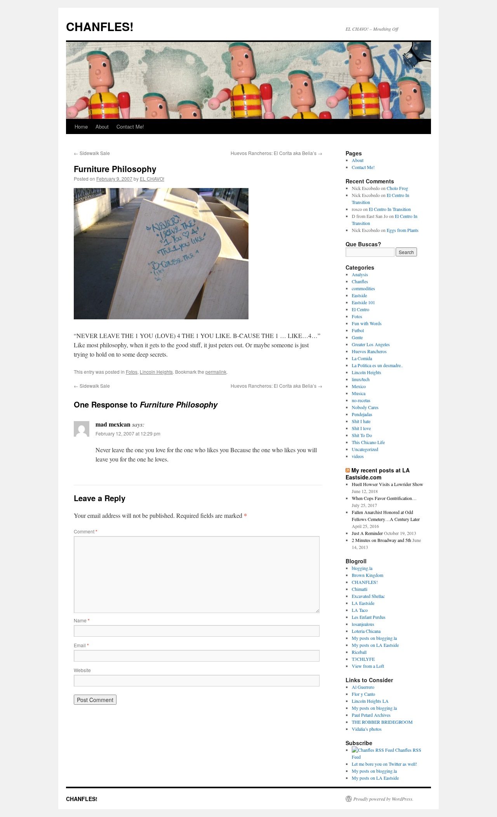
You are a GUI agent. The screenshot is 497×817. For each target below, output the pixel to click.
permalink (215, 371)
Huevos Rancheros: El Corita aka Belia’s (276, 153)
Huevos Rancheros (369, 351)
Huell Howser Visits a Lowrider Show (387, 484)
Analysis (360, 274)
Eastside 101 (363, 302)
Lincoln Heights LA (370, 701)
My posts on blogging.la (374, 638)
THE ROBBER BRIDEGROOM (382, 722)
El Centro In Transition (390, 209)
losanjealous (363, 624)
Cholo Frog (397, 188)
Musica (358, 393)
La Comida (362, 358)
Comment (85, 531)
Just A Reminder (367, 533)
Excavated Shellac (368, 596)
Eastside (359, 295)
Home (81, 126)
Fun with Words (367, 323)
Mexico (359, 386)
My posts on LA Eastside (375, 645)
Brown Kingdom (367, 575)
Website (82, 670)
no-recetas (361, 400)
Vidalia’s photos (367, 729)
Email (81, 645)
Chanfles (360, 281)
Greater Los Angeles (371, 344)
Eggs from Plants (403, 230)
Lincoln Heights (156, 371)
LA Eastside (363, 603)
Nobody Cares (365, 407)
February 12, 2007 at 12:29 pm (128, 433)
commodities (363, 288)
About (102, 126)
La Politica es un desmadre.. (377, 365)
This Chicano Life (368, 442)
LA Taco (360, 610)
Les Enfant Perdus (369, 617)
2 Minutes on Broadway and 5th (381, 540)
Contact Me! (130, 126)
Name (82, 620)
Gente (357, 337)
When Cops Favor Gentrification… (384, 498)
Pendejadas (362, 414)
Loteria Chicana (366, 631)
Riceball (359, 652)
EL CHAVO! (152, 178)
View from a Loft (368, 666)
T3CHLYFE (363, 659)
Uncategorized (365, 449)
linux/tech (361, 379)
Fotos (131, 371)
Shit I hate (361, 421)
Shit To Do (362, 435)
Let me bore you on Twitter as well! (384, 764)
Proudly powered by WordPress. (383, 799)
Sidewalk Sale (92, 153)
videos (358, 456)
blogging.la (362, 568)
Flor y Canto (363, 694)
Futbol (358, 330)
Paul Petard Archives (371, 715)
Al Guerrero (363, 687)
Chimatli (359, 589)
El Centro (360, 309)
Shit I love (361, 428)
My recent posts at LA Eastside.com (378, 473)
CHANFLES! (100, 26)
